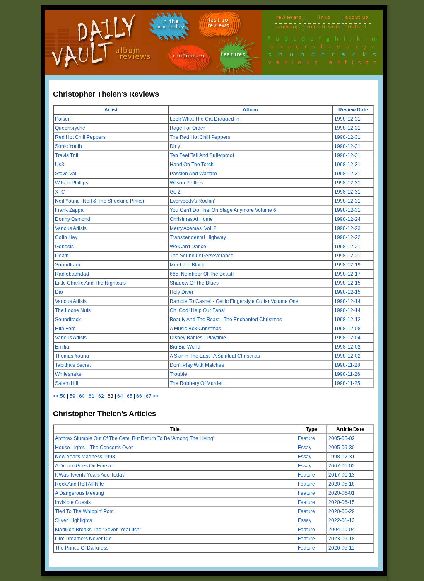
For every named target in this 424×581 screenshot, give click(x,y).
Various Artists (71, 228)
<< (56, 396)
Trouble (178, 374)
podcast (357, 28)
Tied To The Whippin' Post (84, 511)
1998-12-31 (347, 119)
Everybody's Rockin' (192, 201)
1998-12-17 (347, 274)
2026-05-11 (341, 548)
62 (101, 396)
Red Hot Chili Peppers (80, 137)
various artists (324, 63)
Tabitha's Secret (73, 365)
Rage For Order (187, 128)
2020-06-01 (341, 493)
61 (91, 396)
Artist (111, 110)
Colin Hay (66, 237)
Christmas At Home (191, 219)
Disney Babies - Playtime (198, 338)
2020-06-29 (341, 511)
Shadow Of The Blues (194, 283)
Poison (63, 119)
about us (356, 18)
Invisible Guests (73, 502)
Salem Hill (66, 383)
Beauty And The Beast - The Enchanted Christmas (226, 319)
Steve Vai (65, 174)
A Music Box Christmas (195, 329)
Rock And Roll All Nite (79, 484)
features (233, 56)
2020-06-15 (341, 502)
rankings (289, 28)
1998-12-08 (347, 329)
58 (63, 396)
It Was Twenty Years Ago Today (90, 475)
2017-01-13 (341, 475)
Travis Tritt (66, 155)
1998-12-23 (347, 228)
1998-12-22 (347, 237)
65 (129, 396)
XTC (60, 192)
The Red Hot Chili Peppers (200, 137)
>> (156, 396)
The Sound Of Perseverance (202, 256)
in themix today (170, 25)
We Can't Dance (188, 246)
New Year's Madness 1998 (85, 457)
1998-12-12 (347, 319)
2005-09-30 (341, 447)
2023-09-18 (341, 539)
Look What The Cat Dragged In (204, 119)
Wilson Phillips (71, 183)
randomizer (189, 57)
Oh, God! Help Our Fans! (197, 310)
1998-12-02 (347, 347)
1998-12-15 (347, 283)
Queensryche (70, 128)
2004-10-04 (341, 530)
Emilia (62, 347)
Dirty (175, 146)
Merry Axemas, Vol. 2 (193, 228)
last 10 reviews (219, 24)
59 (72, 396)
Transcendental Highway (198, 237)
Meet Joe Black (187, 265)
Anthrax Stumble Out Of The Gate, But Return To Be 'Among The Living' (134, 438)
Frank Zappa (69, 210)
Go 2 (175, 192)
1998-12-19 (347, 265)
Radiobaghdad (72, 274)
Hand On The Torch (192, 164)
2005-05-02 (341, 438)
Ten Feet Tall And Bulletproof (202, 155)
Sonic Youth (68, 146)
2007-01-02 (341, 466)
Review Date (353, 110)
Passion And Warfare (193, 174)
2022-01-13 (341, 520)
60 (82, 396)
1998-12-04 (347, 338)
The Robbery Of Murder (196, 383)
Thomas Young (72, 356)
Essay (304, 447)
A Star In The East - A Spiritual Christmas (215, 356)
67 (149, 396)
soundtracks (325, 56)
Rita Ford (65, 329)
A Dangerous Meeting (79, 493)
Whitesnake (68, 374)
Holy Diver (181, 292)
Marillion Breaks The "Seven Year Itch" (98, 530)
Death (62, 256)
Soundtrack (68, 265)
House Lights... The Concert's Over (94, 447)
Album (250, 110)
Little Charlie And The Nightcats (90, 283)
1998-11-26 (347, 374)
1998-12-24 (347, 219)
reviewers (289, 18)
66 (139, 396)
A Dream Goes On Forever (84, 466)
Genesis (64, 246)
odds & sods (323, 28)
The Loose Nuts (73, 310)
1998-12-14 (347, 301)
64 (120, 396)
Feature (306, 438)
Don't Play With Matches (197, 365)
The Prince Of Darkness (81, 548)
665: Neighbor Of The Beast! (202, 274)
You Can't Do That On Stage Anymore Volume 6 (223, 210)
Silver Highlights (73, 520)
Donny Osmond (72, 219)
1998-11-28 (347, 365)
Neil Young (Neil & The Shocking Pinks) (99, 201)
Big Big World (185, 347)
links (323, 18)
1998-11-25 (347, 383)
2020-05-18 (341, 484)
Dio (59, 292)
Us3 (59, 164)
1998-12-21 (347, 246)
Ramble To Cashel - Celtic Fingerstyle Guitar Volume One (234, 301)
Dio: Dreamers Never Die (83, 539)
